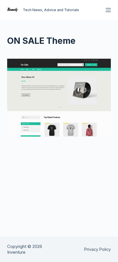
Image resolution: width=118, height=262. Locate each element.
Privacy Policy (97, 249)
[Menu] (108, 10)
